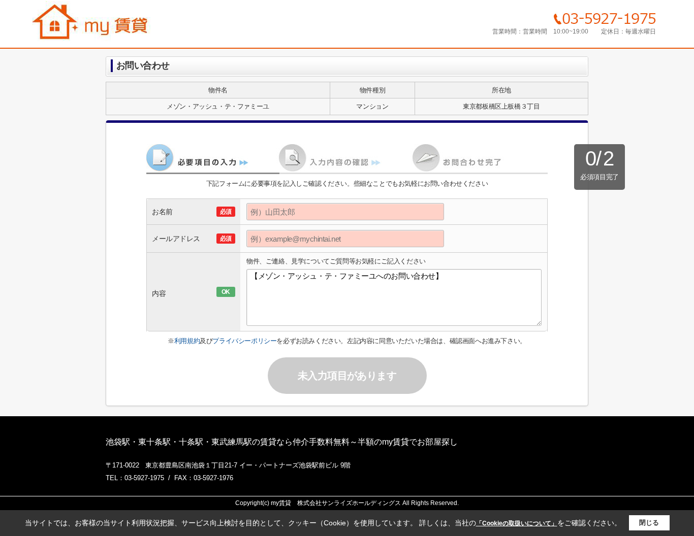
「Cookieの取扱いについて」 (516, 523)
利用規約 (187, 341)
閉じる (649, 522)
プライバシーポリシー (244, 341)
